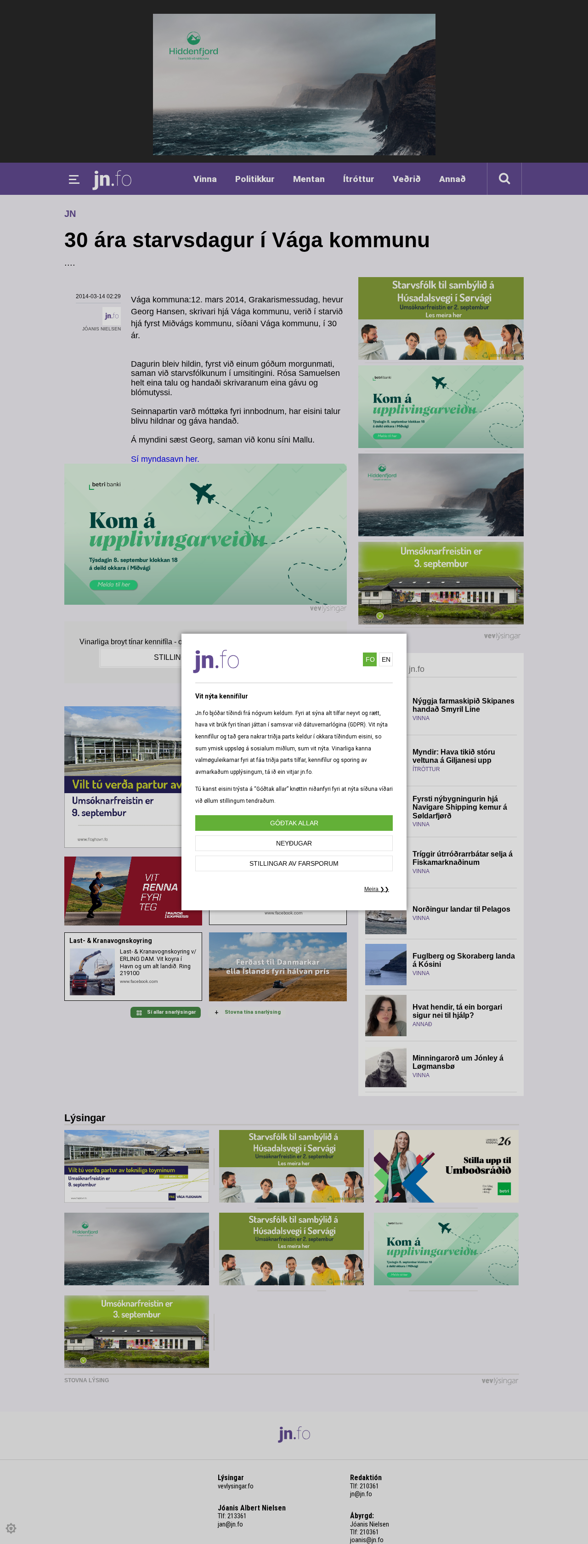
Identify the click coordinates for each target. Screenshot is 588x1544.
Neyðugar (294, 843)
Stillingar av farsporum (294, 863)
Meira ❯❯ (376, 889)
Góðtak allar (294, 823)
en (386, 659)
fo (370, 659)
